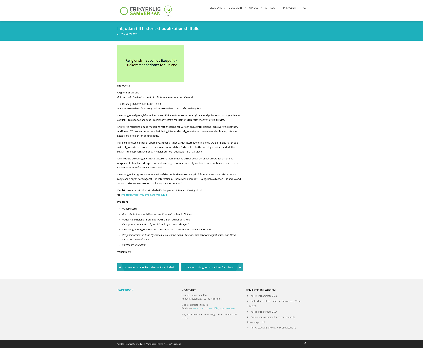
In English (289, 7)
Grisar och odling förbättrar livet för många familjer (214, 267)
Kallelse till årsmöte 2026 (264, 295)
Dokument (235, 7)
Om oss (253, 7)
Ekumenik (216, 7)
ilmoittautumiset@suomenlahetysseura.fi (144, 194)
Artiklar (270, 7)
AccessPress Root (172, 344)
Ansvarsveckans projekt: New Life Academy (273, 327)
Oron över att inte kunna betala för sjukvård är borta (151, 267)
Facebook (125, 290)
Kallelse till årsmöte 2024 (264, 311)
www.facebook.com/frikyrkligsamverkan (214, 308)
